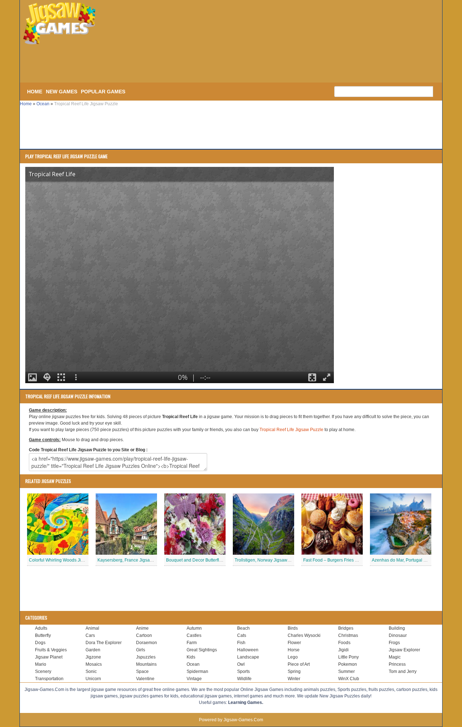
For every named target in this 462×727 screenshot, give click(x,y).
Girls (140, 649)
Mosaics (94, 664)
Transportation (49, 678)
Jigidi (343, 649)
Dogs (40, 642)
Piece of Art (299, 664)
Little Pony (348, 657)
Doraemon (146, 642)
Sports (243, 671)
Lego (293, 657)
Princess (397, 664)
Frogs (394, 642)
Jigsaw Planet (48, 657)
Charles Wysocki (304, 635)
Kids (191, 657)
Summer (346, 671)
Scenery (43, 671)
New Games (61, 91)
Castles (194, 635)
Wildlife (244, 678)
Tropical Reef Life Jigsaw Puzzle (291, 429)
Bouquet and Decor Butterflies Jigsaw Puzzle (210, 560)
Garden (93, 649)
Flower (294, 642)
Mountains (146, 664)
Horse (294, 649)
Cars (90, 635)
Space (142, 671)
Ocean (42, 103)
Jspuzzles (146, 657)
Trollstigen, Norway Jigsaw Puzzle (268, 560)
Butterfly (43, 635)
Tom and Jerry (403, 671)
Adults (41, 628)
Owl (241, 664)
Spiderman (197, 671)
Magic (395, 657)
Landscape (248, 657)
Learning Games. (245, 702)
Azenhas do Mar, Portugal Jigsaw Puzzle (412, 560)
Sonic (91, 671)
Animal (92, 628)
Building (397, 628)
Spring (294, 671)
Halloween (247, 649)
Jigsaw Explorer (404, 649)
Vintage (194, 678)
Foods (344, 642)
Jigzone (93, 657)
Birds (293, 628)
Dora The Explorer (104, 642)
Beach (243, 628)
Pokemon (347, 664)
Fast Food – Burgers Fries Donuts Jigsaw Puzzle (350, 560)
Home (34, 91)
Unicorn (93, 678)
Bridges (345, 628)
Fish (241, 642)
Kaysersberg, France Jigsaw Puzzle (132, 560)
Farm (192, 642)
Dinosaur (398, 635)
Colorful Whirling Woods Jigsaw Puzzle (67, 560)
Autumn (194, 628)
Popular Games (103, 91)
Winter (294, 678)
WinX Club (348, 678)
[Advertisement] (141, 64)
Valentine (145, 678)
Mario (40, 664)
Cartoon (144, 635)
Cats (241, 635)
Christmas (348, 635)
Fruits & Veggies (51, 649)
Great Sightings (202, 649)
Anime (142, 628)
